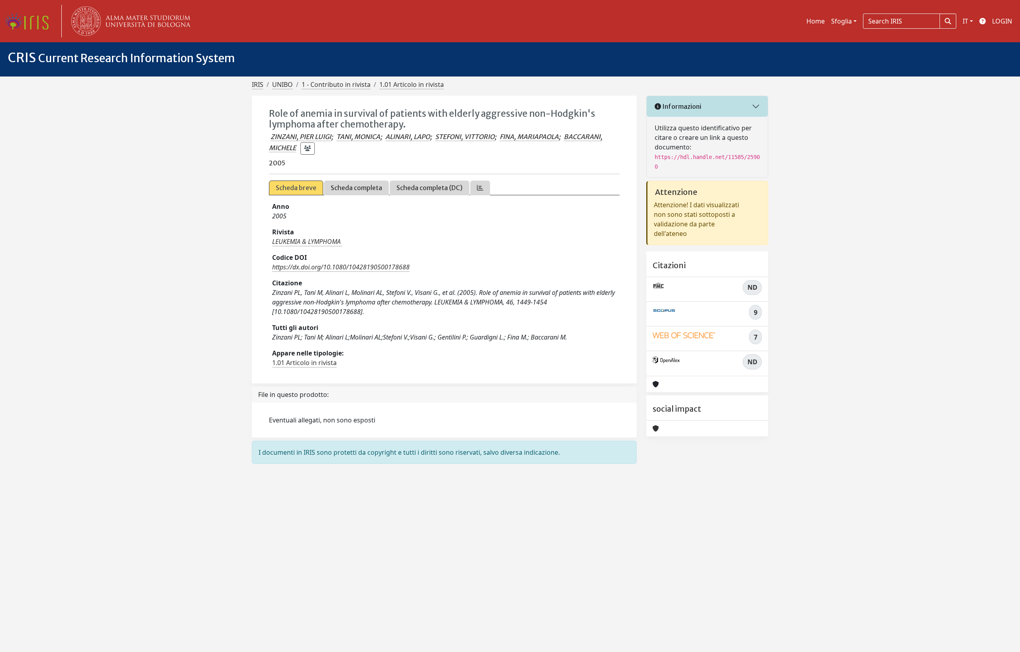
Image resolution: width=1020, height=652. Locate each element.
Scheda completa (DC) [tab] (429, 188)
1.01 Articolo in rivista (411, 84)
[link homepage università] (129, 21)
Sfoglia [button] (841, 21)
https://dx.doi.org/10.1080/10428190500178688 (341, 267)
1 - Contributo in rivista (336, 84)
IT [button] (965, 21)
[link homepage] (30, 21)
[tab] (480, 188)
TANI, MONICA (358, 137)
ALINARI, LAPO (407, 137)
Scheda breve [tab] (296, 188)
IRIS (257, 84)
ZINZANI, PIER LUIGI (301, 137)
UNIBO (282, 84)
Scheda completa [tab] (356, 188)
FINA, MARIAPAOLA (529, 137)
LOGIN (1002, 21)
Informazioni (681, 106)
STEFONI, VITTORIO (464, 137)
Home (815, 21)
